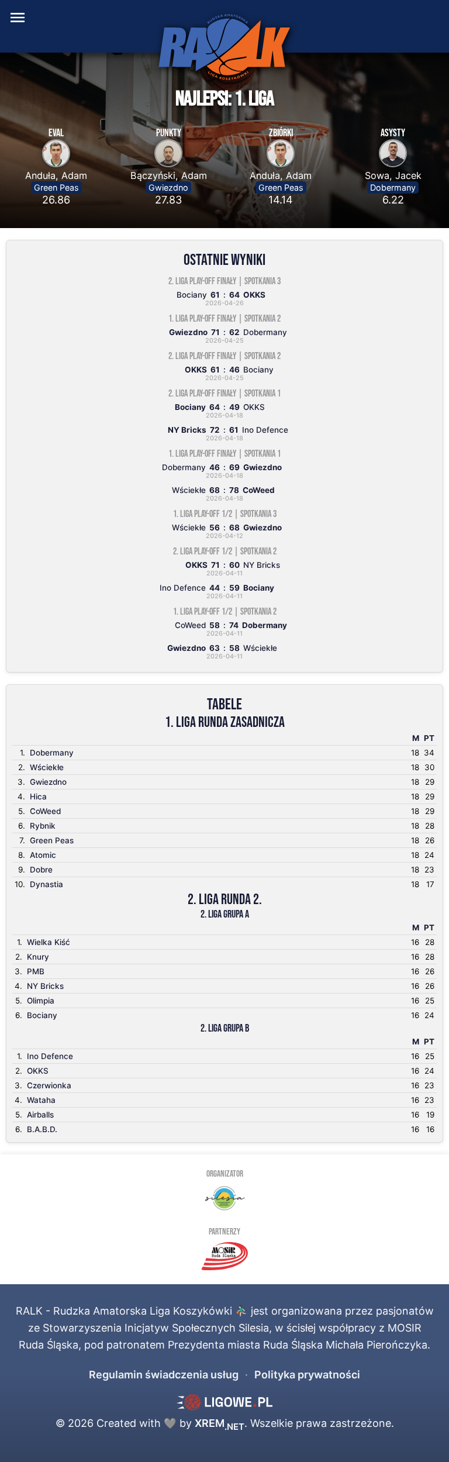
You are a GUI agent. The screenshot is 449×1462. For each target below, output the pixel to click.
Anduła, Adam (56, 175)
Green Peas (56, 187)
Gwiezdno (168, 187)
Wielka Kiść (48, 942)
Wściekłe (47, 767)
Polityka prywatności (307, 1374)
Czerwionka (49, 1085)
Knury (38, 956)
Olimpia (40, 1000)
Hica (38, 796)
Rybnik (43, 825)
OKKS (38, 1070)
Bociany (42, 1015)
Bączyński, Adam (168, 175)
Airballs (40, 1114)
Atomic (43, 855)
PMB (35, 971)
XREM (219, 1423)
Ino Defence (50, 1056)
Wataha (41, 1100)
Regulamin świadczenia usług (164, 1374)
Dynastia (46, 884)
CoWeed (45, 811)
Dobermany (393, 187)
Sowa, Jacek (393, 175)
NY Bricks (45, 986)
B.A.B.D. (42, 1129)
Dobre (41, 869)
